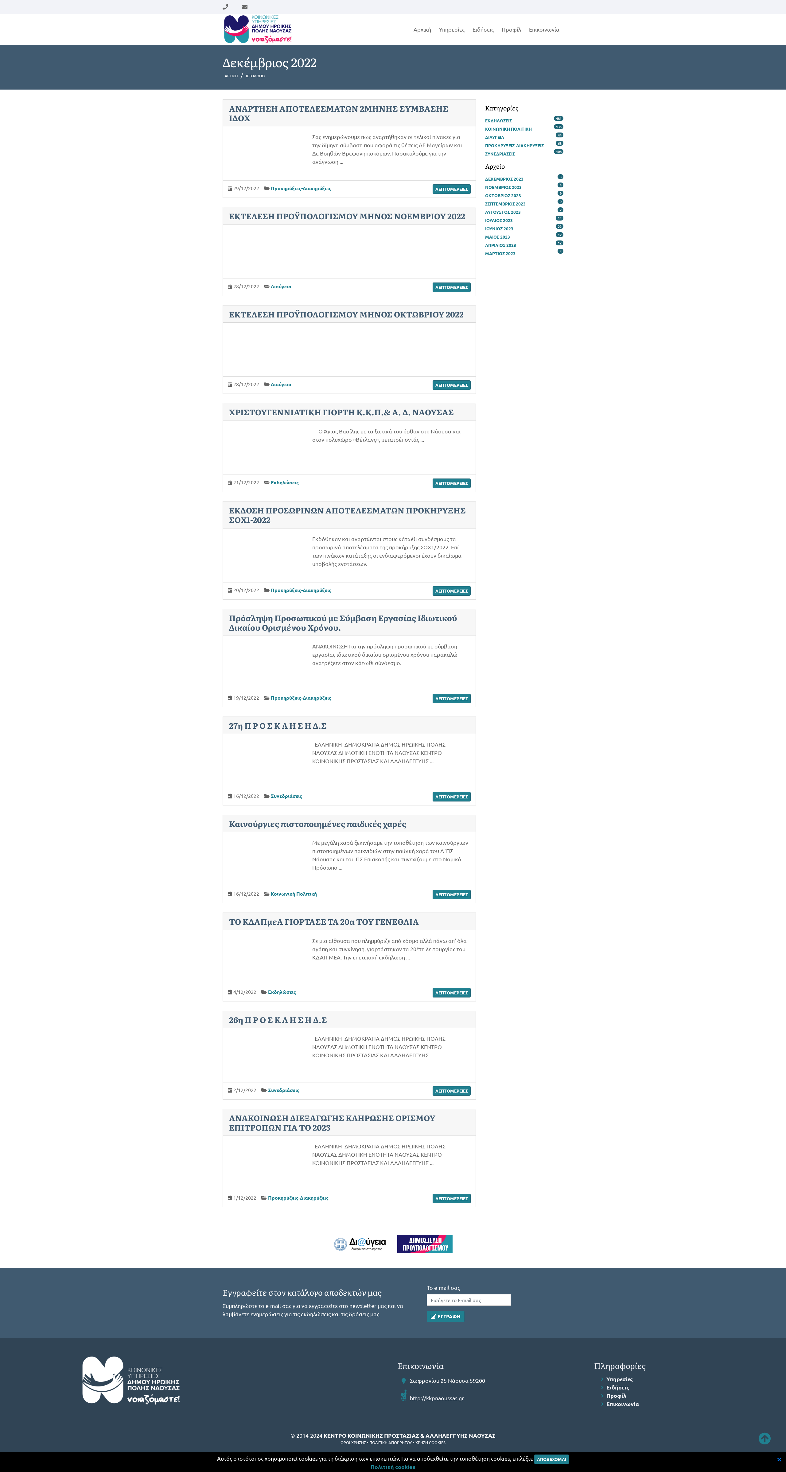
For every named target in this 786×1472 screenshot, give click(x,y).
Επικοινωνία (544, 29)
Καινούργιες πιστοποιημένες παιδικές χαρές (317, 823)
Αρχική (422, 29)
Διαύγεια (281, 286)
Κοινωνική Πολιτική (294, 893)
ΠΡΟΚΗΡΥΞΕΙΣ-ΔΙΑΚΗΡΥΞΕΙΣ (514, 145)
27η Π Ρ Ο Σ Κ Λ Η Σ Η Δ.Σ (278, 725)
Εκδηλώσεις (285, 482)
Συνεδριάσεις (286, 796)
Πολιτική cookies (393, 1466)
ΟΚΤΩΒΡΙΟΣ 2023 (503, 195)
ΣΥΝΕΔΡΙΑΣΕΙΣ (500, 153)
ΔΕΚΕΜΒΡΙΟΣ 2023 (504, 179)
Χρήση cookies (430, 1442)
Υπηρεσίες (452, 29)
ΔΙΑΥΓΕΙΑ (494, 137)
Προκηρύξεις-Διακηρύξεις (301, 188)
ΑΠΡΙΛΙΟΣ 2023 (500, 245)
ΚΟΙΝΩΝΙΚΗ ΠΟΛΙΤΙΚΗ (508, 129)
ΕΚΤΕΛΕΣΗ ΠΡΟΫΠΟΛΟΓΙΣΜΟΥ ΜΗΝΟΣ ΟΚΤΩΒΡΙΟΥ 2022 (346, 314)
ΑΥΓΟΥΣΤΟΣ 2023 (503, 212)
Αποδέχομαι (551, 1459)
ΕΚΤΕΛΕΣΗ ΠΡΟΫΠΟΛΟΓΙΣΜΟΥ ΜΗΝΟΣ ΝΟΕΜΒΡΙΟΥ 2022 (347, 216)
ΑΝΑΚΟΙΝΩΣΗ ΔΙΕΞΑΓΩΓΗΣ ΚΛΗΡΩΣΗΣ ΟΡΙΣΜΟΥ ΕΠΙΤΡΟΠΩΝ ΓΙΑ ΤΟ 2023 (332, 1122)
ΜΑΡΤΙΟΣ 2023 (500, 253)
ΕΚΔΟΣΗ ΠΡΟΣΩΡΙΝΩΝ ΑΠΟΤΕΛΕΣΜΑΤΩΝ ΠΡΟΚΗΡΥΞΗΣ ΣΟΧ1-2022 (347, 514)
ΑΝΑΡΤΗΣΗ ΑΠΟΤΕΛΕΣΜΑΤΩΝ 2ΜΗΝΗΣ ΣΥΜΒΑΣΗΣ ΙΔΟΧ (338, 113)
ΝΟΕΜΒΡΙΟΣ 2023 (503, 187)
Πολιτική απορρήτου (390, 1442)
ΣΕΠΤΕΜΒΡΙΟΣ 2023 (505, 203)
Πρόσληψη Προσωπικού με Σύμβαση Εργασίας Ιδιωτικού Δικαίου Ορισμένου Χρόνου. (343, 622)
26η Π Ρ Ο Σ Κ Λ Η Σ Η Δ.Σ (278, 1019)
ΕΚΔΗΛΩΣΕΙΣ (498, 120)
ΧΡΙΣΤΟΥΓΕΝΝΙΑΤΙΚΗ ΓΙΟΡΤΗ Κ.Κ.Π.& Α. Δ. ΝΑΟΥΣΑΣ (341, 412)
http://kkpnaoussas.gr (437, 1398)
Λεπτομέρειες (451, 189)
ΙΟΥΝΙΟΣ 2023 (499, 228)
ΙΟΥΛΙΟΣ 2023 (499, 220)
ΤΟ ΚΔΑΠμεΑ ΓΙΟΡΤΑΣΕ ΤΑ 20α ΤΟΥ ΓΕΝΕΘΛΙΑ (324, 921)
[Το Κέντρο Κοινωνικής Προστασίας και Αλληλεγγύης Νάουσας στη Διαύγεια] (359, 1244)
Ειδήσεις (483, 29)
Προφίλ (511, 29)
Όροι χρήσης (353, 1442)
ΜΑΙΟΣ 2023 (497, 237)
